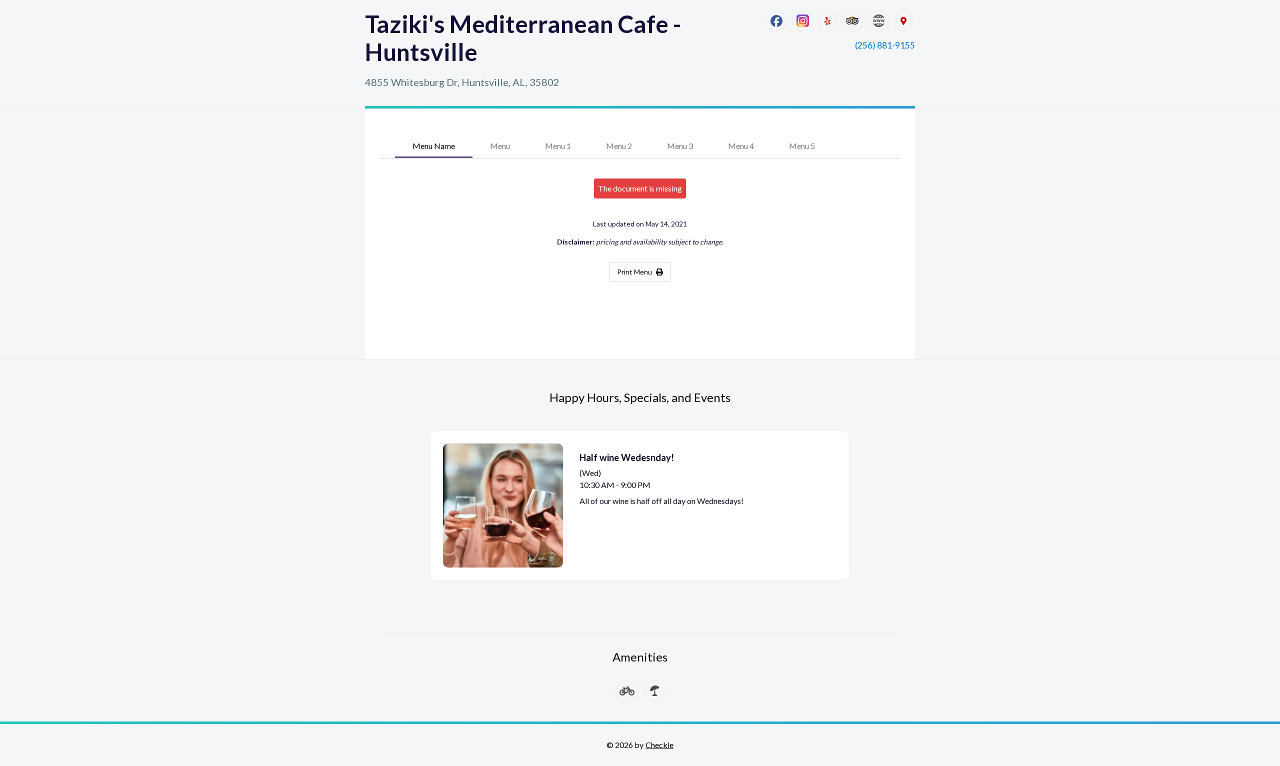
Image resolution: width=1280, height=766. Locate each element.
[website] (879, 21)
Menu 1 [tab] (558, 145)
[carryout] (627, 691)
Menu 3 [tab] (680, 145)
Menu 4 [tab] (741, 145)
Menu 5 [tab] (802, 145)
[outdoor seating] (655, 691)
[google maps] (903, 21)
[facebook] (776, 21)
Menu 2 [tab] (619, 145)
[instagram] (803, 21)
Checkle (660, 745)
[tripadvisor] (852, 21)
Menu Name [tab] (433, 145)
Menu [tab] (500, 145)
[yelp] (827, 21)
